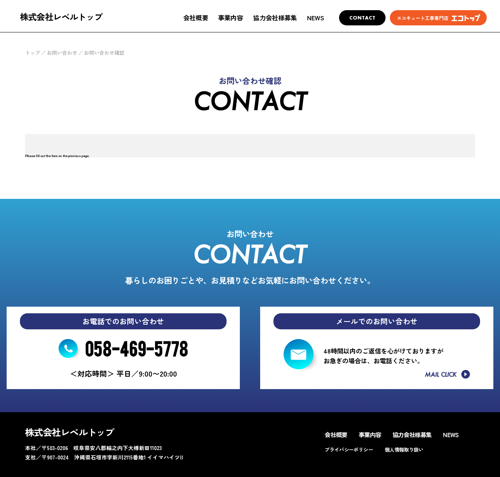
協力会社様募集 (275, 17)
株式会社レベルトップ (61, 16)
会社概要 (195, 17)
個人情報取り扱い (404, 449)
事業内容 (230, 17)
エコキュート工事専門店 (422, 17)
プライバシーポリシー (349, 449)
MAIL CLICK (441, 374)
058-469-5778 (136, 348)
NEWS (315, 17)
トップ (32, 52)
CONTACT (362, 18)
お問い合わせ (62, 52)
